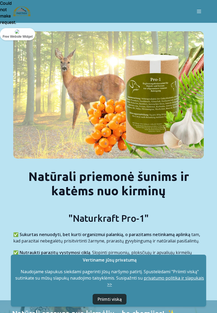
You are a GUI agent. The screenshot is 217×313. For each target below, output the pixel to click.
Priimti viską (109, 299)
